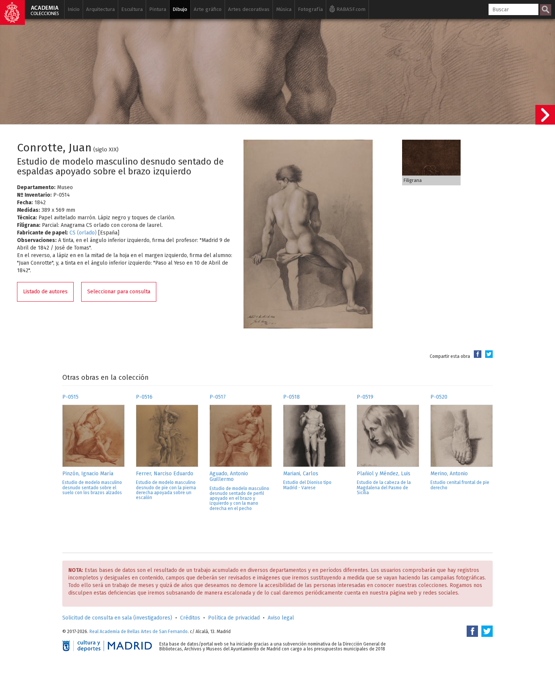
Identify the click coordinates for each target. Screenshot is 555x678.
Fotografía (310, 9)
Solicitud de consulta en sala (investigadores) (117, 618)
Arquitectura (100, 9)
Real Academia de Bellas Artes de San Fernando (138, 631)
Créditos (190, 618)
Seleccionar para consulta (118, 291)
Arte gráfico (208, 9)
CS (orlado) (83, 233)
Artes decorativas (249, 9)
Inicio (74, 9)
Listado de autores (45, 291)
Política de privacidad (234, 618)
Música (283, 9)
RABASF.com (350, 9)
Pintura (157, 9)
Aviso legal (281, 618)
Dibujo (180, 9)
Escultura (132, 9)
